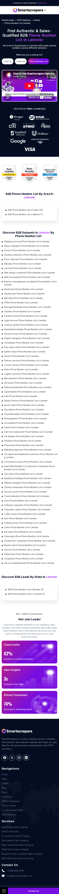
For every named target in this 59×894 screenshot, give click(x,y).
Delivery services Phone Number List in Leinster (26, 360)
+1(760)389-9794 (15, 871)
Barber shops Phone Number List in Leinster (24, 351)
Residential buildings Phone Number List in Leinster (28, 329)
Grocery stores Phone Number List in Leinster (25, 491)
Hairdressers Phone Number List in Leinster (24, 293)
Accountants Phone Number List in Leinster (24, 423)
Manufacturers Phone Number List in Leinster (25, 378)
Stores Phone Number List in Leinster (21, 356)
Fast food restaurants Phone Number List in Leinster (28, 432)
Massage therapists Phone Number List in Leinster (27, 307)
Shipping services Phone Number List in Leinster (27, 241)
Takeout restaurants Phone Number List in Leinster (28, 487)
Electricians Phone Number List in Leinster (23, 289)
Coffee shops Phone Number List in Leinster (25, 514)
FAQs (4, 779)
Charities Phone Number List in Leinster (22, 311)
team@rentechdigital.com (20, 876)
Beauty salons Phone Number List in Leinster (25, 545)
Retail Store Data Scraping (15, 849)
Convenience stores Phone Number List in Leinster (28, 462)
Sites (4, 792)
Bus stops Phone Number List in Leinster (23, 532)
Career (5, 783)
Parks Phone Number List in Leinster (21, 369)
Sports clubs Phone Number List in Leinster (24, 405)
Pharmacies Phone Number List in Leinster (24, 445)
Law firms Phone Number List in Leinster (22, 268)
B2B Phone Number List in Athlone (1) (25, 214)
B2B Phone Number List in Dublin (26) (25, 210)
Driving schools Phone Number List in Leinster (25, 334)
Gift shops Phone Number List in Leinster (23, 383)
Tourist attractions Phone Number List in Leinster (26, 496)
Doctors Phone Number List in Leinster (22, 250)
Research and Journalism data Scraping (22, 854)
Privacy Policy (9, 805)
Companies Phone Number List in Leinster (23, 558)
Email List (21, 61)
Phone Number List (39, 61)
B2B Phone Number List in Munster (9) (26, 589)
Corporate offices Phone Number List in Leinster (26, 536)
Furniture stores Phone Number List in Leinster (25, 316)
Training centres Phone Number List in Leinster (26, 325)
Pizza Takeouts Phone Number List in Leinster (25, 259)
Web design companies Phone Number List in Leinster (29, 272)
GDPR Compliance (11, 801)
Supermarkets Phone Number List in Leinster (25, 391)
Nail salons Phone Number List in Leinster (23, 298)
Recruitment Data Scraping (15, 840)
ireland (37, 20)
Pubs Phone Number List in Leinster (20, 396)
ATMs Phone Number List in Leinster (21, 302)
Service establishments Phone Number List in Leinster (29, 563)
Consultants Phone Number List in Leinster (24, 342)
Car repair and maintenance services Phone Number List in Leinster (30, 456)
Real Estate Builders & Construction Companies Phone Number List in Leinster (29, 468)
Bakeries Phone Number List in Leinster (22, 263)
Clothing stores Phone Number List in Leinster (25, 523)
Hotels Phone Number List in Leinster (21, 427)
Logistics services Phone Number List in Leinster (26, 374)
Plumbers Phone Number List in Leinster (22, 441)
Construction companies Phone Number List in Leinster (29, 540)
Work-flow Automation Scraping (18, 858)
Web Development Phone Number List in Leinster (27, 277)
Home (5, 774)
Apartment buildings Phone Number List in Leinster (27, 478)
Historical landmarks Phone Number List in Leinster (27, 387)
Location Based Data (12, 810)
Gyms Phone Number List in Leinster (21, 500)
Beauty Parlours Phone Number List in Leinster (26, 400)
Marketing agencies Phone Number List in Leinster (27, 449)
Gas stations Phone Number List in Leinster (24, 409)
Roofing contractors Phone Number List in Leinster (27, 255)
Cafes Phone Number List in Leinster (21, 527)
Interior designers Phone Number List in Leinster (26, 246)
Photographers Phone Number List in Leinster (25, 418)
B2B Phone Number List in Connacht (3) (26, 594)
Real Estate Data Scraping (15, 827)
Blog (4, 788)
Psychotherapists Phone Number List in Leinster (26, 414)
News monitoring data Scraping (17, 845)
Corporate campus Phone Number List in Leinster (27, 509)
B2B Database (24, 20)
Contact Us (41, 3)
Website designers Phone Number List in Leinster (27, 483)
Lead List (7, 61)
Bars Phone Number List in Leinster (20, 518)
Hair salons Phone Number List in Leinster (23, 474)
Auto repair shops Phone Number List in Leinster (26, 347)
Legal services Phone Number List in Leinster (25, 320)
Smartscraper (8, 20)
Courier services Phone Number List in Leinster (26, 365)
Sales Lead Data (10, 831)
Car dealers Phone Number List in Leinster (24, 436)
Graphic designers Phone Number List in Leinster (27, 338)
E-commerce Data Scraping (15, 836)
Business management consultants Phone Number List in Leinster (30, 283)
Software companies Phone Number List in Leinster (28, 505)
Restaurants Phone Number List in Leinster (24, 554)
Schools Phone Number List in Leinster (22, 549)
